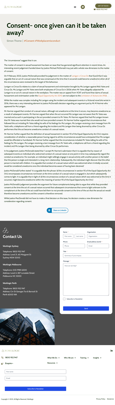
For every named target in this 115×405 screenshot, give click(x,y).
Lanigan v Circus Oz (80, 76)
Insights (96, 358)
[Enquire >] (2, 363)
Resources (51, 363)
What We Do (52, 358)
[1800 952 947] (2, 357)
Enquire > (9, 363)
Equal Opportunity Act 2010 (50, 95)
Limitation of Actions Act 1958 (94, 95)
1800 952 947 (11, 357)
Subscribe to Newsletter (74, 299)
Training (83, 358)
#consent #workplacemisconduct (42, 40)
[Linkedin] (83, 7)
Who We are (68, 358)
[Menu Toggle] (75, 7)
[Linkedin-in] (111, 350)
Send (86, 308)
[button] (57, 210)
